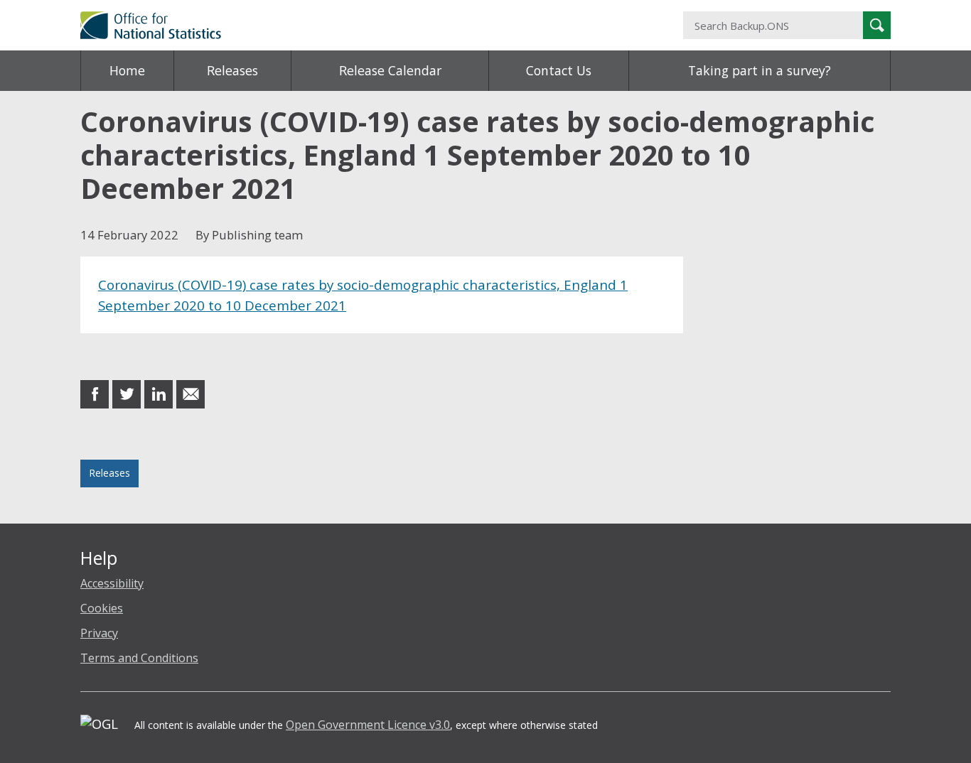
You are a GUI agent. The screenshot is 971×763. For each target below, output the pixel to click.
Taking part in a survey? (759, 70)
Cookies (101, 608)
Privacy (99, 633)
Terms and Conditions (139, 658)
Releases (232, 70)
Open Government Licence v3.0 (368, 724)
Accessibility (112, 583)
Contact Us (558, 70)
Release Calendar (390, 70)
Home (127, 70)
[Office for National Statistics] (346, 25)
